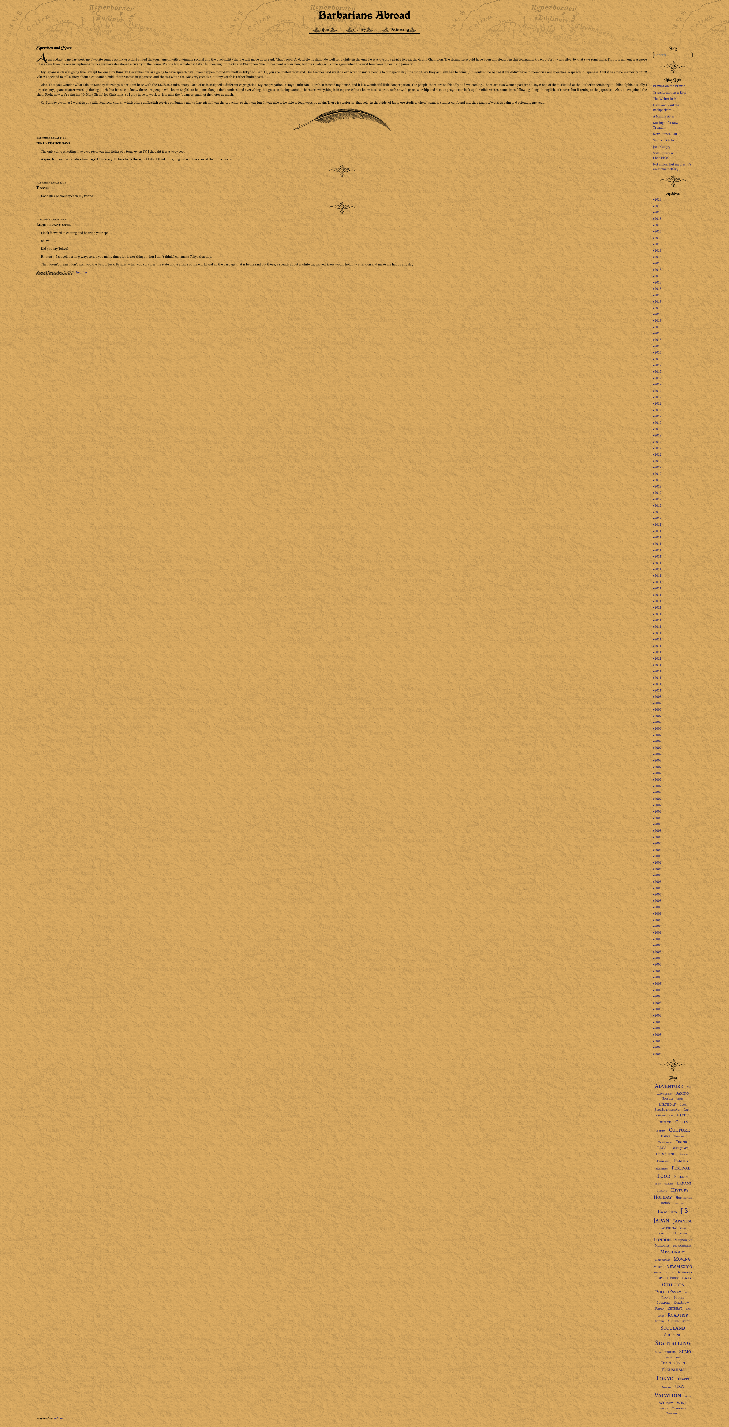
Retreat (674, 1308)
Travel (683, 1378)
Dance (666, 1136)
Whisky (666, 1402)
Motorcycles (662, 1259)
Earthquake (679, 1148)
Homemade (684, 1197)
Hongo (665, 1203)
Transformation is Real (669, 92)
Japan (661, 1220)
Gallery (359, 30)
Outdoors (673, 1284)
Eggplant (684, 1154)
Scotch (686, 1321)
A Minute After (664, 116)
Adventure (669, 1085)
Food (663, 1175)
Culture (679, 1129)
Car (671, 1115)
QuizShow (681, 1302)
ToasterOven (673, 1362)
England (663, 1161)
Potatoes (663, 1302)
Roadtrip (678, 1315)
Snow (658, 1352)
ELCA (662, 1147)
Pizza (688, 1292)
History (680, 1190)
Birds (680, 1098)
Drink (681, 1141)
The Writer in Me (665, 99)
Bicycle (668, 1098)
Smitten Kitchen (664, 140)
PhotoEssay (668, 1291)
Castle (683, 1115)
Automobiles (664, 1093)
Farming (662, 1168)
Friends (681, 1176)
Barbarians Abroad (364, 14)
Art (689, 1087)
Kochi (683, 1228)
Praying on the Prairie (669, 86)
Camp (687, 1109)
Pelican (58, 1418)
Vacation (667, 1395)
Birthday (667, 1104)
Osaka (686, 1278)
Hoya (662, 1211)
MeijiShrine (683, 1240)
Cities (681, 1121)
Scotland (672, 1327)
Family (681, 1160)
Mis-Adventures (682, 1245)
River (661, 1315)
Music (658, 1267)
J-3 (684, 1210)
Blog (683, 1104)
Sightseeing (672, 1343)
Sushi (669, 1357)
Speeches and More (54, 48)
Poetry (679, 1297)
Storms (670, 1352)
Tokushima (673, 1369)
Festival (681, 1168)
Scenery (659, 1321)
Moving (682, 1259)
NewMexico (679, 1266)
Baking (682, 1093)
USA (679, 1386)
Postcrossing (399, 30)
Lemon (683, 1233)
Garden (668, 1183)
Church (664, 1122)
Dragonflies (665, 1142)
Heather (81, 272)
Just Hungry (662, 147)
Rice (688, 1308)
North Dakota (663, 1272)
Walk (688, 1396)
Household (680, 1203)
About (324, 30)
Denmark (679, 1136)
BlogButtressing (667, 1109)
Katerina (667, 1227)
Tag (678, 1357)
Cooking (660, 1130)
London (662, 1239)
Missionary (672, 1251)
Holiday (663, 1197)
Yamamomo (673, 1413)
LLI (673, 1233)
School (673, 1321)
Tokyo (665, 1378)
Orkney (673, 1278)
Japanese (682, 1221)
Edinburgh (666, 1153)
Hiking (662, 1190)
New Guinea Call (665, 134)
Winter (664, 1408)
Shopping (672, 1334)
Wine (682, 1402)
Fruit (658, 1183)
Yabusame (679, 1408)
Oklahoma (684, 1272)
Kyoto (662, 1233)
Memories (662, 1245)
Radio (659, 1308)
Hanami (684, 1183)
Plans (665, 1297)
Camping (661, 1115)
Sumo (685, 1351)
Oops (659, 1277)
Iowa (674, 1212)
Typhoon (666, 1387)
